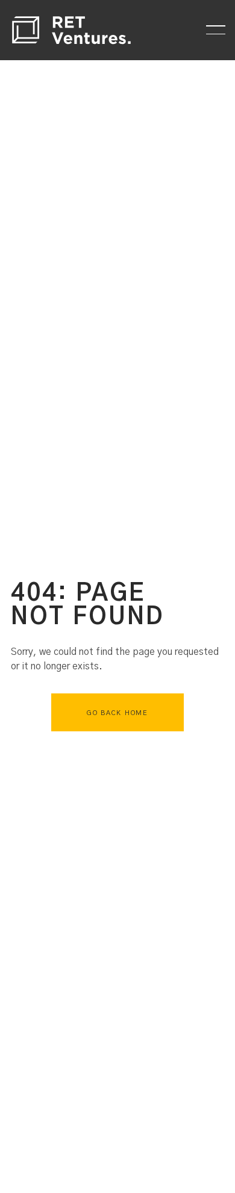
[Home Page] (71, 30)
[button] (215, 30)
